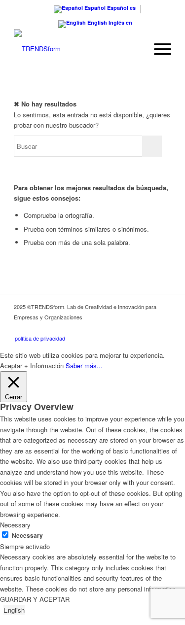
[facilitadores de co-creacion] (77, 49)
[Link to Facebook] (163, 327)
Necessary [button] (15, 524)
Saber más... (84, 365)
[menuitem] (157, 49)
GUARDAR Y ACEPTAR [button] (35, 599)
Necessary (27, 535)
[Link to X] (134, 327)
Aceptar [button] (11, 365)
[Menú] (157, 49)
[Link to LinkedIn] (119, 327)
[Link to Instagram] (149, 327)
